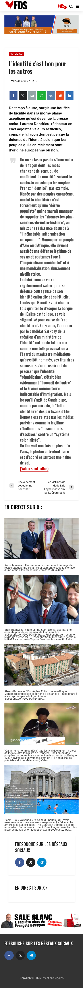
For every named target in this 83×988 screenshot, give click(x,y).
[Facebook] (19, 862)
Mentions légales (53, 978)
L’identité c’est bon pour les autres (37, 67)
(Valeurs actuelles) (34, 468)
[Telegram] (41, 862)
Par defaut (16, 54)
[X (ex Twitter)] (30, 862)
